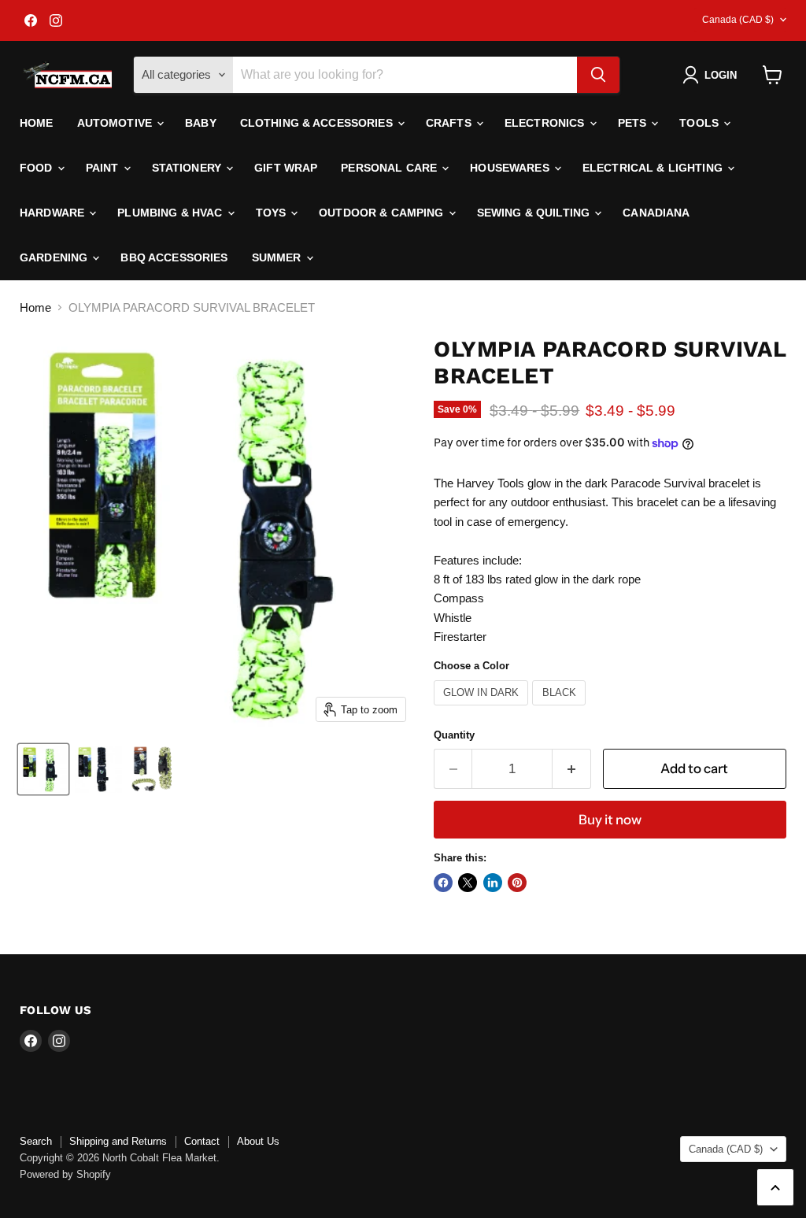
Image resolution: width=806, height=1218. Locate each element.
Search (36, 1141)
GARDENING (55, 257)
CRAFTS (450, 123)
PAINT (104, 167)
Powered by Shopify (65, 1174)
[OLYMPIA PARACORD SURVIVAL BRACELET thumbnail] (43, 769)
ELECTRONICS (546, 123)
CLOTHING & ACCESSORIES (318, 123)
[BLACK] (561, 709)
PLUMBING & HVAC (171, 212)
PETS (634, 123)
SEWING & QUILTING (535, 212)
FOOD (38, 167)
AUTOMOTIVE (116, 123)
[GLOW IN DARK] (483, 709)
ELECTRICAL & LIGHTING (654, 167)
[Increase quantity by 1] (572, 769)
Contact (202, 1141)
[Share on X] (467, 882)
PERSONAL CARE (390, 167)
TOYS (273, 212)
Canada (738, 19)
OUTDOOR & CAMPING (383, 212)
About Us (258, 1141)
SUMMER (278, 257)
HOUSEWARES (511, 167)
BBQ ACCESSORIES (173, 257)
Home (37, 123)
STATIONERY (188, 167)
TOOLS (700, 123)
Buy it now (610, 819)
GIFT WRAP (285, 167)
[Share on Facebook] (443, 882)
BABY (200, 123)
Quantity (454, 735)
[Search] (598, 75)
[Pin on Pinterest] (517, 882)
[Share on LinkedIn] (492, 882)
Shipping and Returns (118, 1141)
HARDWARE (53, 212)
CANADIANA (656, 212)
